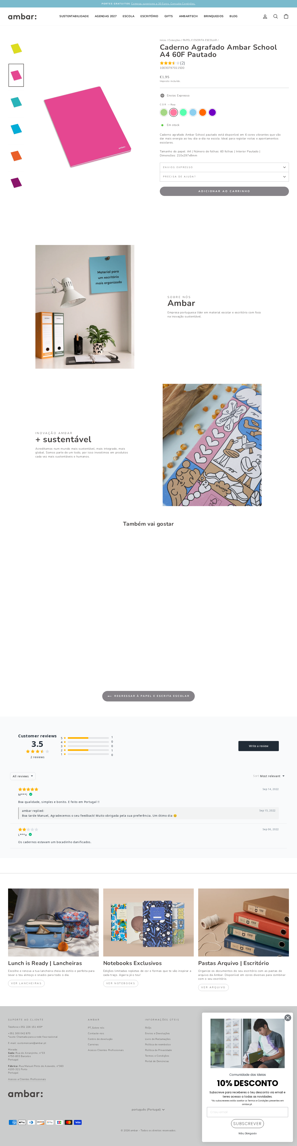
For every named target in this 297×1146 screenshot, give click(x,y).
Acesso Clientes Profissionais (106, 1050)
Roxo (212, 112)
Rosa (174, 112)
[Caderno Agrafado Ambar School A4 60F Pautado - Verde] (11, 657)
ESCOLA (128, 16)
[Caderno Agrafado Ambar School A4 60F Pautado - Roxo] (38, 657)
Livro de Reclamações (158, 1039)
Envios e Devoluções (157, 1033)
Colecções (174, 40)
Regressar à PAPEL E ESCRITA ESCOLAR (151, 696)
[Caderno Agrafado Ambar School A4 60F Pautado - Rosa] (16, 657)
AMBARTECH (188, 16)
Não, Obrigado (248, 1133)
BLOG (233, 16)
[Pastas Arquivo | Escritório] (243, 922)
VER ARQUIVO (213, 987)
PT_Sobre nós (96, 1027)
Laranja (203, 112)
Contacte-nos (96, 1033)
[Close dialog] (287, 1017)
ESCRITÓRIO (149, 16)
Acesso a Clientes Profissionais (27, 1079)
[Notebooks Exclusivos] (148, 922)
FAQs (148, 1027)
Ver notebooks (120, 983)
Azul (193, 112)
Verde (164, 112)
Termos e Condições (157, 1055)
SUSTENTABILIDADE (74, 16)
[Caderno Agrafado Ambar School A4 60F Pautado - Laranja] (33, 657)
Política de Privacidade (158, 1050)
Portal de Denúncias (157, 1061)
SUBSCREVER (247, 1123)
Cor (167, 104)
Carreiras (93, 1044)
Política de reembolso (158, 1044)
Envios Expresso (178, 167)
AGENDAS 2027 (106, 16)
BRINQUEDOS (214, 16)
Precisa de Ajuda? (179, 176)
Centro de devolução (100, 1039)
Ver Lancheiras (26, 983)
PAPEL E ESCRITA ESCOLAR (200, 40)
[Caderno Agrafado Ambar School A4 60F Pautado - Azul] (27, 657)
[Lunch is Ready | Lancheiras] (53, 922)
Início (163, 40)
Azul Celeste (183, 112)
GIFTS (168, 16)
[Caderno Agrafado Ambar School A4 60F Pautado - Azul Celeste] (22, 657)
